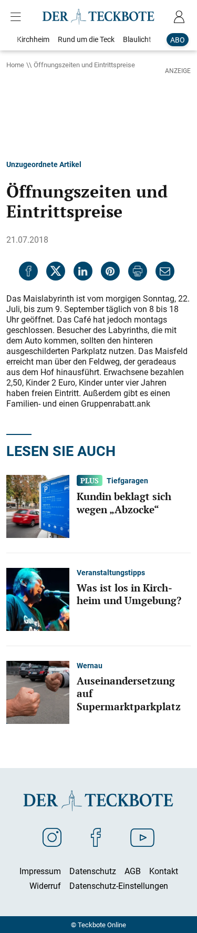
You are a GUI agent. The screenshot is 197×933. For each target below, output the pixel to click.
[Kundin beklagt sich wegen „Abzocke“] (37, 505)
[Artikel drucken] (137, 271)
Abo (177, 40)
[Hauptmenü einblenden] (18, 17)
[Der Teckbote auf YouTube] (142, 836)
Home (15, 64)
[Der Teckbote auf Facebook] (96, 836)
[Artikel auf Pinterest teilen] (110, 271)
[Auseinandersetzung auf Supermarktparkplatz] (37, 691)
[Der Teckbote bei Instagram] (52, 836)
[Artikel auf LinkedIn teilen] (83, 271)
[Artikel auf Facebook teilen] (28, 271)
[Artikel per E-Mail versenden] (164, 271)
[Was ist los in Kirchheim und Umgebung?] (37, 598)
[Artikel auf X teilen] (55, 271)
